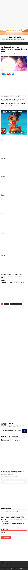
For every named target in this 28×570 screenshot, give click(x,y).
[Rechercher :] (14, 482)
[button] (26, 43)
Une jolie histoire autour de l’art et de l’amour (10, 511)
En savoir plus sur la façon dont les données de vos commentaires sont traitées (12, 473)
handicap (13, 303)
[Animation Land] (14, 33)
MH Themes (22, 568)
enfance (6, 303)
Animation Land (11, 53)
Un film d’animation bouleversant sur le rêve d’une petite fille (14, 514)
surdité (19, 303)
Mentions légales (4, 562)
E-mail (3, 532)
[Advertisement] (14, 14)
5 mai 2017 (4, 53)
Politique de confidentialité (6, 564)
